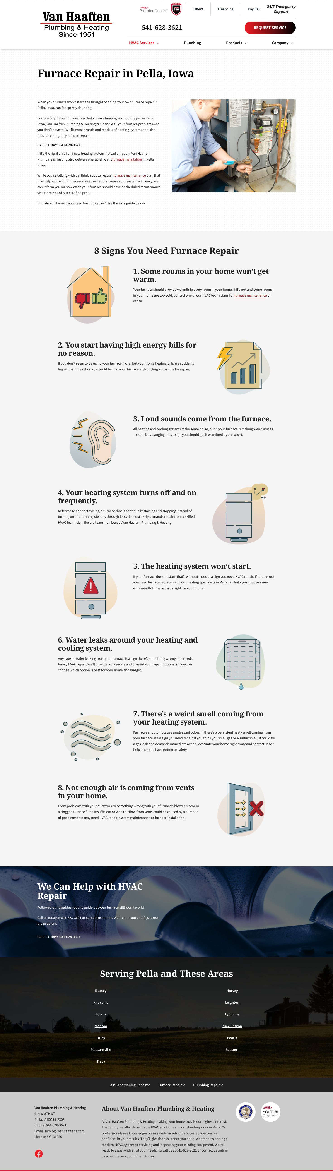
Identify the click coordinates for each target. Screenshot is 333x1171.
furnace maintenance (129, 175)
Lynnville (232, 1014)
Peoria (232, 1037)
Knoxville (100, 1002)
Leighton (232, 1002)
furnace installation (127, 159)
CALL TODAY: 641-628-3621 (58, 145)
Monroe (101, 1026)
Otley (101, 1037)
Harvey (232, 990)
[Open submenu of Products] (246, 43)
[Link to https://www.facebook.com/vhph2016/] (38, 1153)
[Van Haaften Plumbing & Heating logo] (77, 10)
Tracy (101, 1061)
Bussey (100, 990)
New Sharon (232, 1026)
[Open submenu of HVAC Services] (159, 43)
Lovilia (101, 1014)
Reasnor (232, 1049)
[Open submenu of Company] (293, 43)
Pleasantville (101, 1049)
